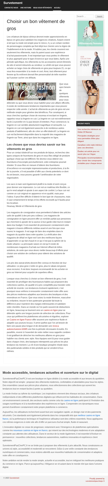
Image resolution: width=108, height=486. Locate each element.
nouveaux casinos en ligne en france (30, 430)
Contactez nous (11, 8)
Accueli (57, 8)
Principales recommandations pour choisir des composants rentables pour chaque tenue (90, 160)
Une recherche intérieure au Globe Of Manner (89, 130)
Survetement (12, 3)
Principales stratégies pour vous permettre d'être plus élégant (89, 138)
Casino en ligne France (21, 320)
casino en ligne (51, 310)
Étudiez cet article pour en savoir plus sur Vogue (88, 152)
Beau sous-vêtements (42, 8)
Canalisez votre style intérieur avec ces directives (90, 146)
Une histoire (25, 8)
